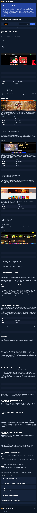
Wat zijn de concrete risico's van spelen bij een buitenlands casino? (10, 495)
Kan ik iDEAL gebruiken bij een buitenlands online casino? (9, 490)
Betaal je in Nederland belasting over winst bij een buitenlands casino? (11, 478)
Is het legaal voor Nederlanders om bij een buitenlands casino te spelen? (11, 500)
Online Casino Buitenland (33, 508)
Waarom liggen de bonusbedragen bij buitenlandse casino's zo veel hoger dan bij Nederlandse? (14, 488)
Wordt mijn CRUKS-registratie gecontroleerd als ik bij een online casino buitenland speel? (13, 483)
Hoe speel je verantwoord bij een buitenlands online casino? (9, 502)
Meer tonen (18, 27)
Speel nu (33, 24)
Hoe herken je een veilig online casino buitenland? (8, 485)
